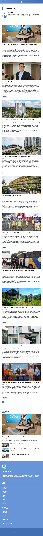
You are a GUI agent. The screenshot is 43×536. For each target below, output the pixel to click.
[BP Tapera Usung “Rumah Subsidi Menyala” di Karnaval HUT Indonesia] (21, 222)
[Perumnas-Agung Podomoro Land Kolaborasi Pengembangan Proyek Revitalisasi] (21, 372)
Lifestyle (4, 492)
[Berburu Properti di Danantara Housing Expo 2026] (21, 335)
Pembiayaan (4, 487)
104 (11, 402)
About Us (4, 507)
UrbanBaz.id (10, 12)
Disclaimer (4, 512)
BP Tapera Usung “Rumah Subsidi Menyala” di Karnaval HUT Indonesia (18, 232)
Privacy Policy (5, 508)
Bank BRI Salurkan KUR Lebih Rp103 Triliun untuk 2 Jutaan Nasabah (17, 307)
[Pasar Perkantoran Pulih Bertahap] (21, 71)
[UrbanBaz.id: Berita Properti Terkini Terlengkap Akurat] (21, 2)
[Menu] (3, 2)
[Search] (40, 2)
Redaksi (4, 515)
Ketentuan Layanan (6, 509)
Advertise (4, 513)
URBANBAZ (29, 532)
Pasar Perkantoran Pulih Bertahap (10, 81)
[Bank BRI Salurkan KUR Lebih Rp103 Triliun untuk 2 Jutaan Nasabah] (21, 297)
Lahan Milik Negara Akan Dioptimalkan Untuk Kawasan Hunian (16, 156)
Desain (3, 489)
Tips (3, 493)
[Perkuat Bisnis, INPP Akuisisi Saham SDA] (21, 185)
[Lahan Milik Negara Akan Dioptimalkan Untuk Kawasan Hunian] (21, 146)
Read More (5, 59)
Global (3, 497)
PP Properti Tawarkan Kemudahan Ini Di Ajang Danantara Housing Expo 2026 (19, 119)
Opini (3, 495)
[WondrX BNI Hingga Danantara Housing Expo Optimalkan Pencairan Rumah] (21, 34)
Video (3, 499)
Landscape (4, 491)
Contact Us (4, 511)
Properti (4, 485)
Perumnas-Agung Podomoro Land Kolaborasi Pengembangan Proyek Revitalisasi (20, 382)
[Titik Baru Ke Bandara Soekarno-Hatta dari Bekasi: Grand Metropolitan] (21, 260)
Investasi (4, 488)
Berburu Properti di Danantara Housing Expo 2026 (13, 345)
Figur (3, 496)
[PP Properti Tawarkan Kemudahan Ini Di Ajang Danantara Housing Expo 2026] (21, 109)
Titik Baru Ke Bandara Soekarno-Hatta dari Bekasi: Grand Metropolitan (18, 270)
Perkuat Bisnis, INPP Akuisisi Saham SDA (11, 195)
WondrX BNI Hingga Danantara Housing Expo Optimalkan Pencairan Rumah (19, 44)
